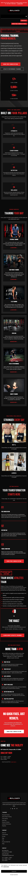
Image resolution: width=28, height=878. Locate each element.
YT (14, 808)
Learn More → (14, 247)
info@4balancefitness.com (8, 855)
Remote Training (5, 822)
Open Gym (4, 820)
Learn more (6, 866)
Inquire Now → (14, 341)
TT (17, 808)
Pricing (3, 836)
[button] (26, 16)
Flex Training (5, 818)
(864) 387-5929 (6, 753)
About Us (4, 832)
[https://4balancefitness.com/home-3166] (14, 11)
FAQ (3, 840)
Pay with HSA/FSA (6, 841)
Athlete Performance (6, 824)
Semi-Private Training (6, 816)
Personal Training (6, 814)
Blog (3, 838)
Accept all (14, 871)
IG (12, 808)
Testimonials (5, 834)
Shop (3, 843)
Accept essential (14, 874)
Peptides (4, 825)
